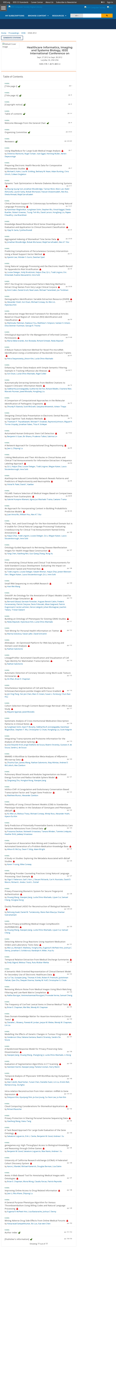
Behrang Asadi (13, 912)
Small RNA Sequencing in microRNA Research (26, 583)
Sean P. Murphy (28, 727)
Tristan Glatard (18, 610)
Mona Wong (28, 1181)
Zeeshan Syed (39, 257)
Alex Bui (64, 191)
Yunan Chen (34, 1082)
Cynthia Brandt (25, 230)
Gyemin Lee (12, 257)
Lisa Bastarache (35, 1211)
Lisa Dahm (56, 1166)
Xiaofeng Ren (23, 553)
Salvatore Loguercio (15, 1136)
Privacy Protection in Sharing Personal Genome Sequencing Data (36, 1118)
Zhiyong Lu (18, 448)
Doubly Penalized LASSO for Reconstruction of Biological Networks (37, 906)
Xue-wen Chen (44, 1223)
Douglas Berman (44, 1166)
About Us (49, 2)
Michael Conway (38, 302)
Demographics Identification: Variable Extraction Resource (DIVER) (37, 299)
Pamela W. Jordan (31, 1022)
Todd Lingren (57, 272)
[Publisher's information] (17, 1239)
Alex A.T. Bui (64, 242)
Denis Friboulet (37, 604)
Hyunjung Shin (25, 1097)
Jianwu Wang (24, 762)
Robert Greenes (19, 212)
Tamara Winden (48, 831)
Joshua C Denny (49, 1211)
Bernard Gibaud (14, 601)
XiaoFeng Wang (13, 1121)
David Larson (46, 212)
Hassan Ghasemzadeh (50, 191)
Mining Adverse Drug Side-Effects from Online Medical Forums (35, 1220)
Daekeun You (30, 323)
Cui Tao (10, 977)
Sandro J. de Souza (18, 747)
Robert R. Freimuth (50, 977)
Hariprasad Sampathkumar (18, 1223)
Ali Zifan (10, 679)
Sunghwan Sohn (34, 209)
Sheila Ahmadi (11, 194)
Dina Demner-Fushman (14, 325)
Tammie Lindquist (63, 831)
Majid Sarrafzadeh (25, 194)
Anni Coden (12, 290)
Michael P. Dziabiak (39, 421)
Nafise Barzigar (13, 995)
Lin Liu (7, 1025)
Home (3, 33)
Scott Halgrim (66, 729)
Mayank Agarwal (14, 712)
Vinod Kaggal (58, 209)
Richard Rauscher (14, 1109)
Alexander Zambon (30, 795)
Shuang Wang (13, 897)
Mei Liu (10, 947)
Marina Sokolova (14, 634)
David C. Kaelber (27, 484)
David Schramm (40, 634)
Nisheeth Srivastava (32, 831)
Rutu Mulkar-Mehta (40, 962)
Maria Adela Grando (15, 341)
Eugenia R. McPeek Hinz (53, 947)
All (76, 16)
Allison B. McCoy (14, 849)
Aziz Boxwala (30, 341)
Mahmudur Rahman (15, 323)
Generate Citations (12, 38)
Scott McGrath (30, 406)
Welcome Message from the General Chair (25, 123)
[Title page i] (11, 86)
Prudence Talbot (39, 436)
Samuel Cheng (66, 995)
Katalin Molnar (39, 571)
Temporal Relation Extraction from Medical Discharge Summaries (37, 959)
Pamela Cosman (41, 1067)
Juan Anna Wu (13, 514)
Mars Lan (60, 189)
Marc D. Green (38, 694)
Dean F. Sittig (27, 849)
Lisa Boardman (20, 215)
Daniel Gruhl (23, 290)
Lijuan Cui (56, 897)
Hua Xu (51, 950)
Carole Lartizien (22, 607)
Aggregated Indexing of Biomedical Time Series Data (30, 239)
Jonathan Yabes (25, 424)
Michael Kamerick (28, 1166)
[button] (103, 2)
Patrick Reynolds (55, 1181)
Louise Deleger (13, 272)
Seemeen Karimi (14, 1067)
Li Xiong (67, 1055)
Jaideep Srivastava (24, 834)
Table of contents (13, 113)
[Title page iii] (11, 95)
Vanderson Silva (14, 1037)
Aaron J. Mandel (14, 1166)
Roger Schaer (30, 153)
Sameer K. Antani (63, 323)
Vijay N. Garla (12, 230)
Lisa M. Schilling (28, 171)
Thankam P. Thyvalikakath (18, 421)
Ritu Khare (17, 1193)
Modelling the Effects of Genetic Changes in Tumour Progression (36, 1034)
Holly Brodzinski (28, 272)
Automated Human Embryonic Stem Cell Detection (29, 433)
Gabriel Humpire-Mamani (18, 499)
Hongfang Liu (58, 212)
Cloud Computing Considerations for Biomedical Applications (35, 1106)
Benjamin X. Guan (14, 436)
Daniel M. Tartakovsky (30, 912)
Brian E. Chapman (22, 679)
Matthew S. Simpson (46, 323)
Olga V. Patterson (14, 879)
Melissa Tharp (23, 813)
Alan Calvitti (12, 1082)
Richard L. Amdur (18, 882)
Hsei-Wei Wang (13, 586)
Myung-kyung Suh (15, 189)
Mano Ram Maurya (48, 912)
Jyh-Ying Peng (13, 694)
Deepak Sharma (27, 980)
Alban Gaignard (51, 604)
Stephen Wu (47, 209)
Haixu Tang (26, 1121)
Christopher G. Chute (38, 729)
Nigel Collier (41, 373)
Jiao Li (9, 448)
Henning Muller (53, 153)
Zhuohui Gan (12, 762)
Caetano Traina (59, 499)
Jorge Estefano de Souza (34, 744)
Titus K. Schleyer (40, 424)
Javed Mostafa (26, 391)
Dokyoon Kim (13, 1097)
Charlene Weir (65, 389)
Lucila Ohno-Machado (44, 358)
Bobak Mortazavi (33, 191)
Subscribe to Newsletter (66, 2)
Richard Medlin (52, 389)
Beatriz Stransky (52, 744)
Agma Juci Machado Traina (41, 499)
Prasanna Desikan (15, 831)
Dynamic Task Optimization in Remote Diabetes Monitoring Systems (38, 183)
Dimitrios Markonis (15, 153)
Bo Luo (34, 1223)
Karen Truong (13, 864)
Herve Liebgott (36, 607)
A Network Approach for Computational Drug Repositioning (34, 445)
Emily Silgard (12, 962)
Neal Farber (23, 1082)
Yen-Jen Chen (25, 694)
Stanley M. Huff (41, 980)
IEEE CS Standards (20, 2)
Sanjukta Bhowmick (45, 406)
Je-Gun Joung (38, 1097)
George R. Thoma (32, 325)
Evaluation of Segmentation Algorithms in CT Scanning (31, 1064)
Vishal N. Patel (13, 484)
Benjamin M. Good (45, 1136)
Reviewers (9, 141)
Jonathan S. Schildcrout (21, 950)
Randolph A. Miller (39, 950)
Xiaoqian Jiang (40, 780)
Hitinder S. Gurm (25, 257)
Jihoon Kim (29, 358)
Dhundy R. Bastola (15, 406)
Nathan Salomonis (15, 649)
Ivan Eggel (41, 153)
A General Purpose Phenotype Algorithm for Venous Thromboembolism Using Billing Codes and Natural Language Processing (35, 1205)
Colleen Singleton (18, 174)
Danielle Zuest (46, 1082)
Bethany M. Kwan (43, 171)
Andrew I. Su (58, 1136)
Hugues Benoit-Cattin (47, 601)
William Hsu (25, 514)
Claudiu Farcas (41, 1181)
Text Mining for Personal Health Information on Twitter (32, 630)
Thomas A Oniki (34, 977)
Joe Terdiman (62, 290)
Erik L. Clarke (30, 1136)
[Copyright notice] (13, 104)
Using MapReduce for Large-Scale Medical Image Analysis (32, 150)
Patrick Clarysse (23, 604)
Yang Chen (11, 553)
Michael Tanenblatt (47, 290)
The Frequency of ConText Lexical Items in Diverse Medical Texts (36, 1004)
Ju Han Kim (61, 1097)
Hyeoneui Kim (10, 305)
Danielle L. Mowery (15, 1022)
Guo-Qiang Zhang (37, 553)
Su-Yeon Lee (50, 1097)
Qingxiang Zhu (13, 780)
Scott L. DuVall (33, 882)
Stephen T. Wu (21, 729)
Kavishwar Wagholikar (16, 209)
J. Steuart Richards (40, 879)
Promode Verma (52, 995)
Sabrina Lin (52, 436)
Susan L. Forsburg (53, 694)
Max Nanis (46, 1151)
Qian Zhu (15, 980)
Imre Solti (36, 275)
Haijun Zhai (40, 272)
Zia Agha (20, 1085)
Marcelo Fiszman (12, 391)
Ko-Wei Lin (50, 302)
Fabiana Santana (29, 1037)
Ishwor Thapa (60, 406)
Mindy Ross (50, 813)
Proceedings (13, 33)
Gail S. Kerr (27, 879)
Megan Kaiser (54, 466)
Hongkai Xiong (27, 780)
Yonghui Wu (37, 947)
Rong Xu (49, 553)
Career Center (37, 2)
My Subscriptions (14, 16)
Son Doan (26, 302)
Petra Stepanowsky (15, 358)
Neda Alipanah (57, 341)
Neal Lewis (34, 290)
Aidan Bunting (57, 171)
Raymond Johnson (55, 421)
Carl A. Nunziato (56, 879)
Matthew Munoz (14, 795)
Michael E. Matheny (22, 947)
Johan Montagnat (51, 607)
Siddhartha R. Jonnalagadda (48, 727)
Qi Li (48, 272)
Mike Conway (25, 864)
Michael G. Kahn (14, 171)
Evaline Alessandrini (22, 275)
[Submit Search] (107, 16)
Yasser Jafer (27, 634)
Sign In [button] (110, 2)
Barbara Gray (10, 1085)
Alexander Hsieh (14, 302)
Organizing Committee (16, 132)
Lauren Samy (19, 191)
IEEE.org (6, 2)
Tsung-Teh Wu (33, 212)
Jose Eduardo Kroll (15, 744)
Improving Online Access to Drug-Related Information (31, 1190)
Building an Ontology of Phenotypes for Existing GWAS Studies (35, 618)
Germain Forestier (29, 601)
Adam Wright (39, 849)
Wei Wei (26, 1007)
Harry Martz (54, 1067)
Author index (11, 1232)
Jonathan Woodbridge (33, 189)
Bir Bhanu (27, 436)
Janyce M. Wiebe (47, 1022)
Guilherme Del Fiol (37, 389)
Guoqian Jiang (21, 977)
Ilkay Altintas (53, 762)
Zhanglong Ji (38, 1055)
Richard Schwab (43, 341)
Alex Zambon (19, 765)
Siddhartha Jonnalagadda (18, 389)
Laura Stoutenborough (32, 574)
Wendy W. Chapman (39, 1007)
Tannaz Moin (49, 189)
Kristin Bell (64, 1082)
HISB (23, 33)
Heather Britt (10, 834)
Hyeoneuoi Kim (27, 622)
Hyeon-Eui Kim (11, 816)
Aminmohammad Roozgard (32, 995)
